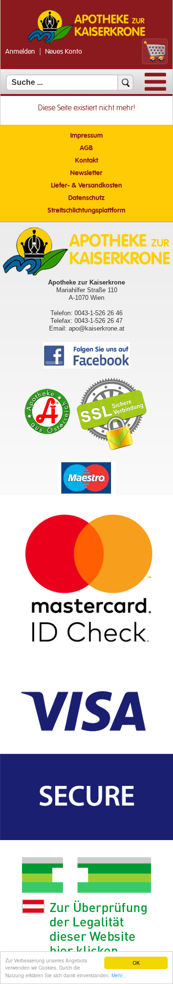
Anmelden (20, 52)
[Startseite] (86, 42)
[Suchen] (125, 82)
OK (136, 962)
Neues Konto (63, 52)
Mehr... (118, 975)
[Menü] (155, 88)
